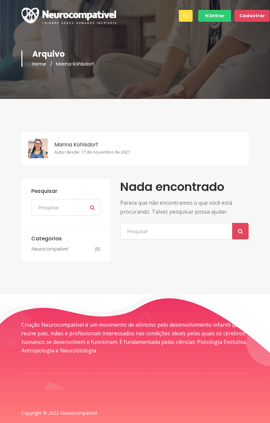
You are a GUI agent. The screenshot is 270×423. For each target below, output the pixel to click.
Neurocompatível (49, 249)
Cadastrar (252, 16)
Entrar (217, 16)
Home (39, 64)
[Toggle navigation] (186, 16)
